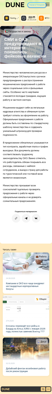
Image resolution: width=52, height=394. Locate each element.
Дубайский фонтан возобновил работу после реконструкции (26, 370)
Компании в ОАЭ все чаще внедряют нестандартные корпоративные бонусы (25, 286)
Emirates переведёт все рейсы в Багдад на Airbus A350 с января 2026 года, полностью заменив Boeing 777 (25, 328)
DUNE (15, 5)
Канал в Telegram (37, 5)
